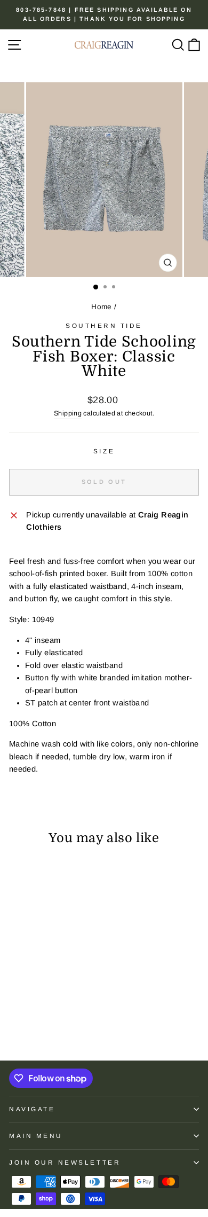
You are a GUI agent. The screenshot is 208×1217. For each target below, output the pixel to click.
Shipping (68, 413)
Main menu (36, 1135)
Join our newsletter (65, 1162)
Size (104, 450)
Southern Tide (104, 325)
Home (101, 307)
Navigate (32, 1108)
